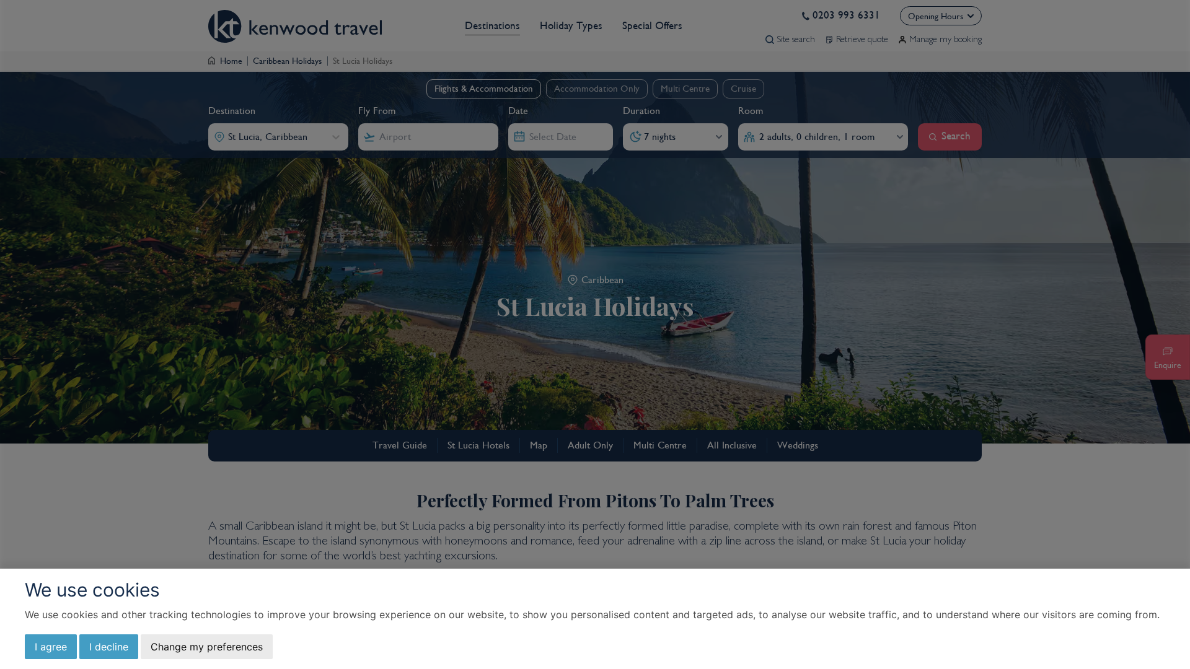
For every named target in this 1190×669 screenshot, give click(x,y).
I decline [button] (108, 647)
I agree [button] (51, 647)
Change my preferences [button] (207, 647)
